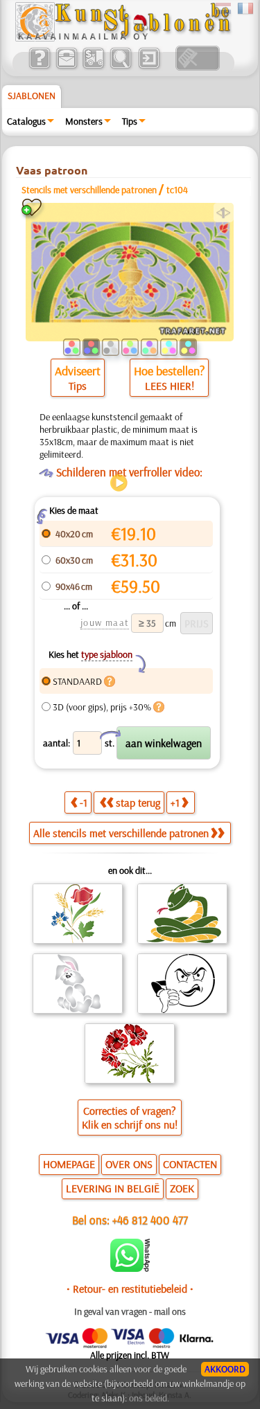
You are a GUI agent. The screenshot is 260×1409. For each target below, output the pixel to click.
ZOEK (182, 1188)
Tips (129, 121)
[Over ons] (39, 67)
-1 (83, 802)
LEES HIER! (169, 386)
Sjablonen (31, 95)
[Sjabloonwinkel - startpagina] (122, 38)
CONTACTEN (190, 1164)
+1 (175, 802)
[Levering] (93, 67)
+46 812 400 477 (150, 1219)
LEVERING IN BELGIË (112, 1188)
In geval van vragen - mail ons (130, 1311)
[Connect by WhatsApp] (130, 1268)
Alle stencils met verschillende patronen (121, 833)
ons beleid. (149, 1398)
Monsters (84, 121)
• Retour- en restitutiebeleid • (130, 1288)
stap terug (138, 802)
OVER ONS (129, 1164)
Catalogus (26, 121)
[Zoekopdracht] (120, 67)
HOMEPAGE (69, 1164)
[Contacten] (66, 67)
